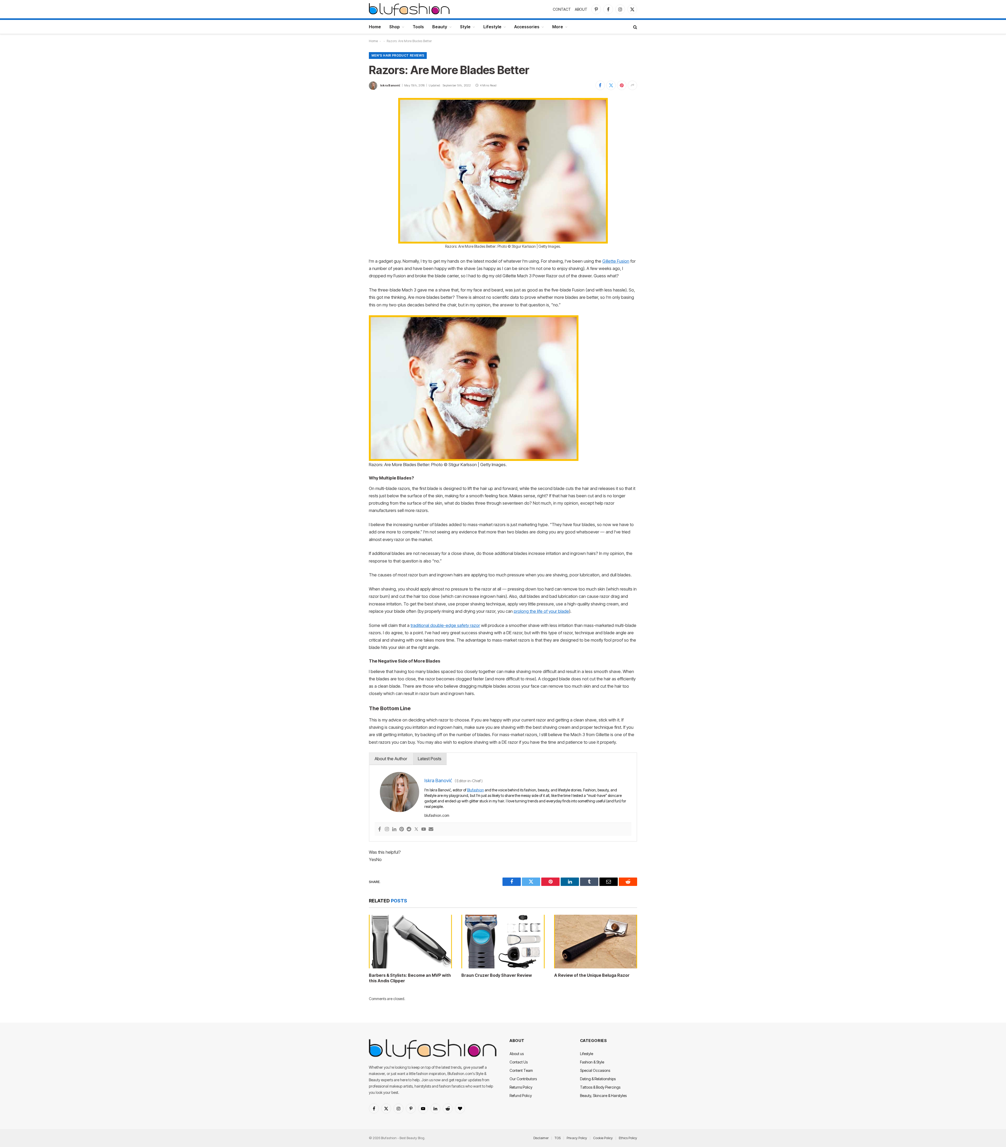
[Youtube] (423, 829)
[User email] (431, 829)
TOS (558, 1138)
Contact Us (519, 1062)
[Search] (634, 27)
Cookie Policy (603, 1138)
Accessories (526, 26)
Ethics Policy (628, 1138)
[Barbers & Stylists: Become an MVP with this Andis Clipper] (410, 941)
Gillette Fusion (615, 261)
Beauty (439, 26)
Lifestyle (492, 26)
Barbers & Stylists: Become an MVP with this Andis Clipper (410, 978)
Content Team (521, 1070)
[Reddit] (409, 829)
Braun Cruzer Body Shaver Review (496, 975)
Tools (418, 26)
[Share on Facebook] (600, 85)
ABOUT (581, 9)
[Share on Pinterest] (621, 85)
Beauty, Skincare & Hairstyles (603, 1095)
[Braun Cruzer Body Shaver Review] (502, 941)
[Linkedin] (394, 829)
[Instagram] (387, 829)
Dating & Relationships (598, 1079)
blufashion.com (436, 815)
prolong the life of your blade (541, 611)
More (557, 26)
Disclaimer (541, 1138)
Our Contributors (523, 1079)
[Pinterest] (401, 829)
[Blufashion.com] (409, 9)
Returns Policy (521, 1087)
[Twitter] (416, 829)
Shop (394, 26)
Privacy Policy (577, 1138)
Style (465, 26)
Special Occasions (595, 1070)
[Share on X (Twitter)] (611, 85)
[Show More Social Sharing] (632, 85)
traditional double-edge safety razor (445, 625)
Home (375, 26)
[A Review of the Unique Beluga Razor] (595, 941)
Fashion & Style (592, 1062)
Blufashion (475, 790)
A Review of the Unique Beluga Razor (592, 975)
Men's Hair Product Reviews (397, 55)
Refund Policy (521, 1095)
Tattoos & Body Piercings (600, 1087)
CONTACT (562, 9)
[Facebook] (379, 829)
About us (517, 1053)
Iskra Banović (390, 85)
